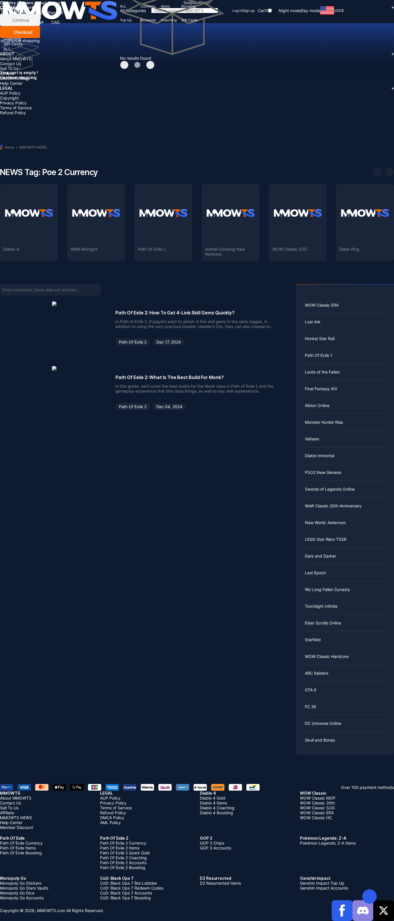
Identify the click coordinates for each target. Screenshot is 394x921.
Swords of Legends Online (329, 489)
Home (9, 147)
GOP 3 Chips (212, 843)
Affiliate (7, 73)
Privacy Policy (13, 102)
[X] (383, 910)
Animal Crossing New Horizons (225, 251)
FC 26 (310, 706)
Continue (20, 20)
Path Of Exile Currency (21, 843)
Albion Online (317, 405)
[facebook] (342, 910)
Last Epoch (315, 572)
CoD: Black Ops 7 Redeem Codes (131, 888)
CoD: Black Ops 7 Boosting (125, 897)
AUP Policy (10, 93)
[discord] (362, 910)
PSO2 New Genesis (323, 472)
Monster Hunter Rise (324, 422)
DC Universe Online (323, 723)
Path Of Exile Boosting (21, 852)
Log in (237, 10)
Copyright (9, 97)
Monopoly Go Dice (17, 892)
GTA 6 (310, 689)
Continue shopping (22, 40)
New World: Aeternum (325, 522)
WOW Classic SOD (289, 249)
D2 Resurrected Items (220, 883)
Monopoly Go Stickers (20, 883)
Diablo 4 (11, 249)
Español (55, 12)
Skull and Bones (320, 740)
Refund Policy (13, 112)
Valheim (312, 438)
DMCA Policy (112, 817)
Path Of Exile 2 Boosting (122, 867)
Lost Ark (312, 321)
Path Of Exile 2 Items (119, 847)
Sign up (248, 10)
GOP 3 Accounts (215, 847)
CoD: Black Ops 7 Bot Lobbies (128, 883)
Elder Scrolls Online (323, 622)
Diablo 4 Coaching (217, 807)
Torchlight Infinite (321, 606)
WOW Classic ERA (322, 305)
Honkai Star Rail (320, 338)
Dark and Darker (320, 556)
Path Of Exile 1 (318, 355)
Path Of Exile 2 (152, 249)
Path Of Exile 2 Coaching (123, 857)
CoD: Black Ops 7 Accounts (126, 892)
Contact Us (10, 802)
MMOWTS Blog (14, 78)
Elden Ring (349, 249)
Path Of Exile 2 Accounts (123, 862)
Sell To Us (9, 68)
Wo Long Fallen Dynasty (327, 589)
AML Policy (110, 822)
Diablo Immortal (319, 455)
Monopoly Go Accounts (22, 897)
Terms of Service (16, 107)
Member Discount (16, 827)
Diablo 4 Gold (212, 798)
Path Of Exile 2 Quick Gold (125, 852)
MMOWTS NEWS (33, 147)
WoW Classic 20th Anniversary (333, 505)
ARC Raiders (316, 673)
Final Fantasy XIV (321, 388)
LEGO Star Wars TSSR (325, 539)
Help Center (11, 83)
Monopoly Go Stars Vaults (24, 888)
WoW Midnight (84, 249)
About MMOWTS (15, 798)
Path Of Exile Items (18, 847)
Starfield (313, 639)
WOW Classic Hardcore (327, 656)
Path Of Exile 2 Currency (123, 843)
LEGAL (197, 88)
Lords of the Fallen (322, 371)
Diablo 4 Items (213, 802)
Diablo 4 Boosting (216, 812)
